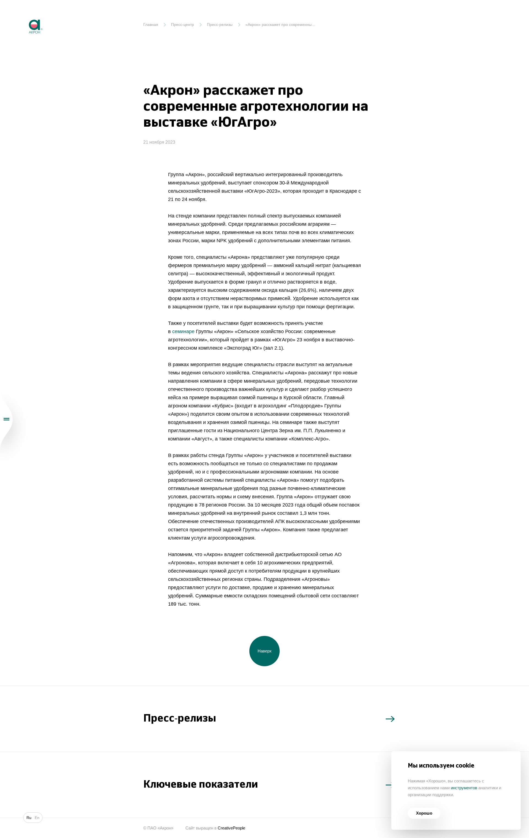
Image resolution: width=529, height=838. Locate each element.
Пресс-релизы (220, 24)
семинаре (183, 331)
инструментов (464, 787)
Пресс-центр (182, 24)
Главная (150, 24)
